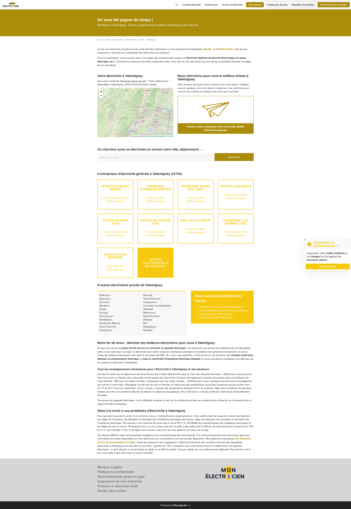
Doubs (141, 39)
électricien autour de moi (133, 81)
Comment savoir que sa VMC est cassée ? (221, 306)
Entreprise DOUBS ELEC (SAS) (195, 187)
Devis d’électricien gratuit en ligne (121, 476)
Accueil (100, 39)
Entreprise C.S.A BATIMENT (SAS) (235, 221)
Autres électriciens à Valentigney (155, 262)
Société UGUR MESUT (235, 186)
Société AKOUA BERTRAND (115, 255)
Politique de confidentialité (115, 471)
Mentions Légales (109, 467)
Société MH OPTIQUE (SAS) (155, 221)
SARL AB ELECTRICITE (195, 220)
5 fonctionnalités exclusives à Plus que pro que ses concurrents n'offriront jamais (223, 312)
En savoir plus (327, 266)
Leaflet (134, 136)
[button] (191, 4)
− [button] (101, 95)
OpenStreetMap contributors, (156, 136)
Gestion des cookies (111, 490)
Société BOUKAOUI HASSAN (115, 187)
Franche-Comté (131, 39)
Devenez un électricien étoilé (117, 486)
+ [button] (101, 91)
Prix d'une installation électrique (215, 317)
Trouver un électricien (113, 39)
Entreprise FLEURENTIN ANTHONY (155, 187)
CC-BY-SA (169, 136)
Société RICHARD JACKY (115, 221)
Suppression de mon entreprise (119, 481)
